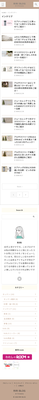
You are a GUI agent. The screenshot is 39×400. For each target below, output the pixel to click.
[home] (19, 279)
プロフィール (7, 383)
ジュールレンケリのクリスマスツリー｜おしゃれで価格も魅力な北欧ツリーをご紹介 (25, 122)
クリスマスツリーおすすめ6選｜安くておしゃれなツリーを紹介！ (25, 55)
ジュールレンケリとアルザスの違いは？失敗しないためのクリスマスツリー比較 (25, 104)
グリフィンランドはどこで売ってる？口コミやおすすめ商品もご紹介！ (25, 70)
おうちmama (19, 394)
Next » (19, 186)
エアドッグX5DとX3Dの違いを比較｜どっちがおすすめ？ (25, 170)
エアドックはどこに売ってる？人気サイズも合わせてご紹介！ (25, 24)
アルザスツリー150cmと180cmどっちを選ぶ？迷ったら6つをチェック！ (25, 139)
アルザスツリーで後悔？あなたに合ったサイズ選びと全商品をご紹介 (25, 155)
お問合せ (21, 386)
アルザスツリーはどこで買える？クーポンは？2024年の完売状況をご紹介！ (25, 86)
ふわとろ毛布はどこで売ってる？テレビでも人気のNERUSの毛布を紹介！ (25, 39)
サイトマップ (18, 383)
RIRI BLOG (19, 3)
